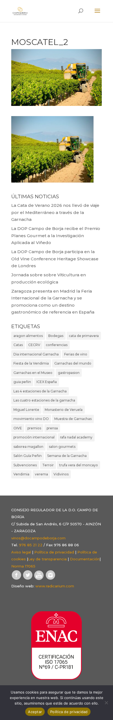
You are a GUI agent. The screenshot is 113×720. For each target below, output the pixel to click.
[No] (106, 702)
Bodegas (55, 336)
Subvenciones (25, 465)
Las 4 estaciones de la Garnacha (40, 391)
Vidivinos (61, 474)
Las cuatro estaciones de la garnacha (44, 400)
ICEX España (46, 382)
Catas (18, 345)
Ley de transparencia (47, 559)
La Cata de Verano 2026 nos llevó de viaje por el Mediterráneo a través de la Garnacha (55, 212)
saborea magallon (28, 447)
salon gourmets (62, 447)
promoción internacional (34, 437)
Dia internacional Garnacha (36, 354)
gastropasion (69, 373)
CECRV (34, 345)
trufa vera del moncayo (78, 465)
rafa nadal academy (76, 437)
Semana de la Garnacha (67, 456)
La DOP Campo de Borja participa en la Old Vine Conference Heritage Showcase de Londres (54, 258)
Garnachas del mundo (72, 363)
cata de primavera (84, 336)
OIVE (17, 428)
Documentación (85, 559)
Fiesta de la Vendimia (31, 363)
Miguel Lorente (26, 410)
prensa (52, 428)
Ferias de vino (75, 354)
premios (34, 428)
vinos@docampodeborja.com (38, 538)
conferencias (56, 345)
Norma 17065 (23, 566)
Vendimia (21, 474)
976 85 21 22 (31, 545)
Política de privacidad (54, 552)
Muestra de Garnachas (73, 419)
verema (41, 474)
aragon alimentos (28, 336)
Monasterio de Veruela (64, 410)
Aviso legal (21, 552)
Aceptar (35, 712)
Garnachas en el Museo (32, 373)
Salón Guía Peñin (27, 456)
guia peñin (22, 382)
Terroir (48, 465)
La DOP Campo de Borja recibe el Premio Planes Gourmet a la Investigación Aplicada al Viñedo (55, 235)
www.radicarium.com (54, 586)
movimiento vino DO (31, 419)
